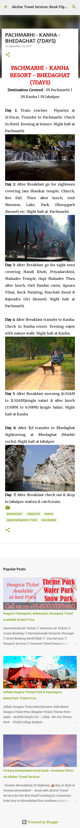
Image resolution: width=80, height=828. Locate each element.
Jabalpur (33, 514)
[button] (7, 55)
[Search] (74, 7)
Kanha (49, 514)
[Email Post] (7, 509)
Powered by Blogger (42, 822)
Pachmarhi (49, 520)
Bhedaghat (14, 514)
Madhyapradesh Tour (22, 520)
